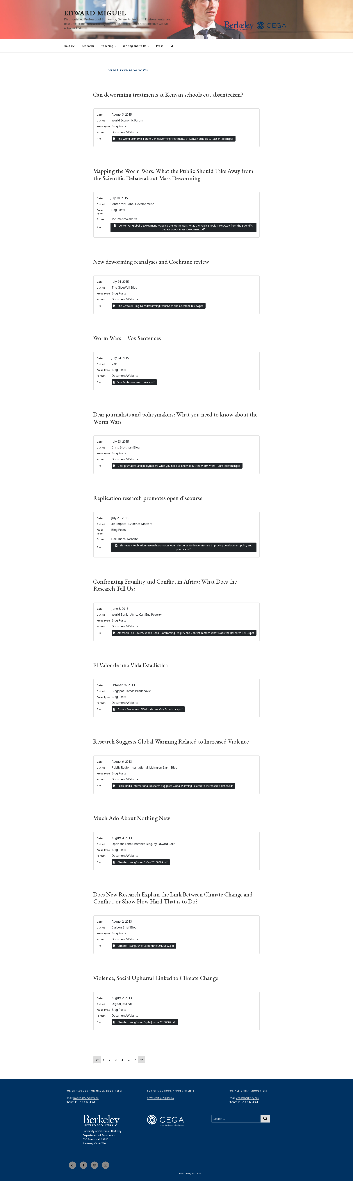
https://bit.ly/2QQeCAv (160, 1098)
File (99, 138)
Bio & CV (69, 46)
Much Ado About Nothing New (131, 818)
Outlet (101, 120)
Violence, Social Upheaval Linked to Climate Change (155, 978)
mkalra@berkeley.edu (86, 1098)
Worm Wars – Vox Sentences (127, 338)
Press (159, 46)
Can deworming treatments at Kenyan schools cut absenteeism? (168, 94)
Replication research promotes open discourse (147, 498)
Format (101, 132)
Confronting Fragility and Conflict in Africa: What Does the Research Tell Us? (165, 585)
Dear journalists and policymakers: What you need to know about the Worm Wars (175, 418)
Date (100, 114)
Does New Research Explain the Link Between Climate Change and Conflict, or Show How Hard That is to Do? (173, 898)
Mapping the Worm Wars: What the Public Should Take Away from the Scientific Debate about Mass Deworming (173, 174)
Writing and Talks (134, 46)
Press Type (103, 126)
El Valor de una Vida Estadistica (130, 665)
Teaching (107, 46)
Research (88, 46)
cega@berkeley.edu (247, 1098)
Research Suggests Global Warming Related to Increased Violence (171, 741)
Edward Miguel (95, 13)
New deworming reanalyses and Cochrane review (151, 262)
